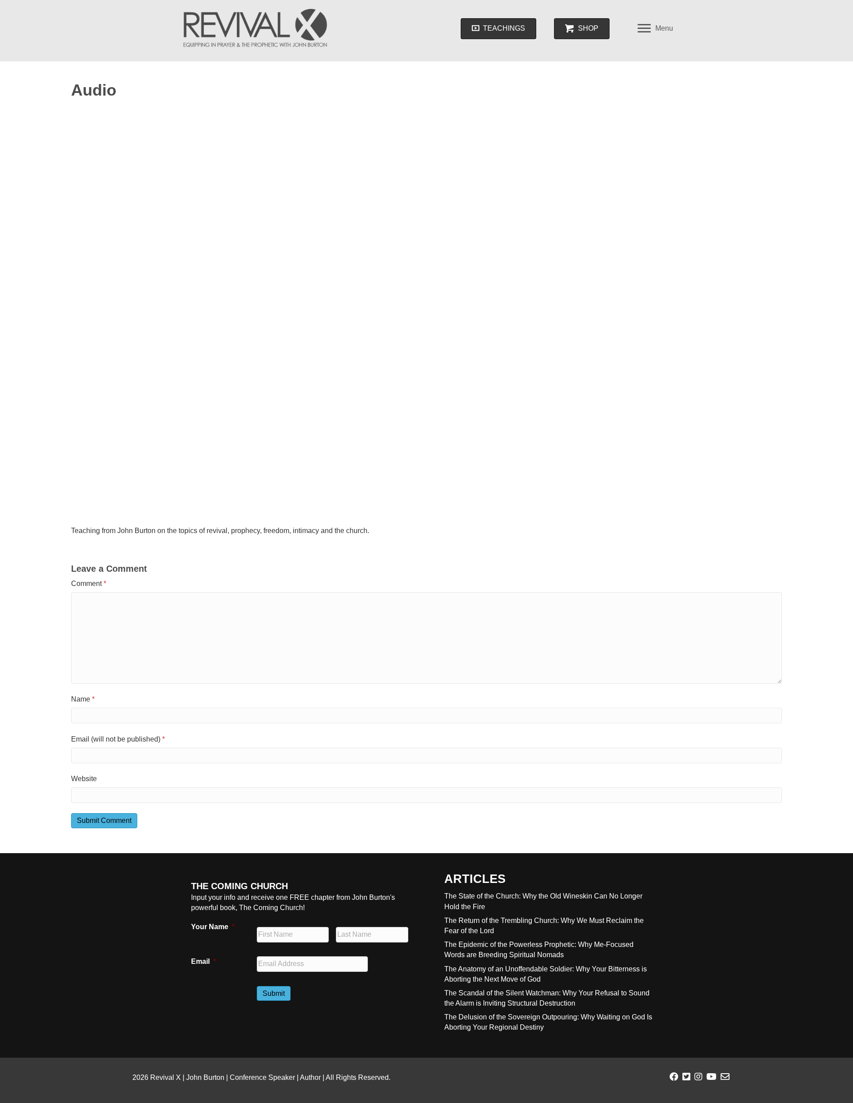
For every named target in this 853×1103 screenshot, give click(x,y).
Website (84, 778)
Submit (274, 993)
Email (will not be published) (118, 739)
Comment (88, 583)
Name (83, 699)
